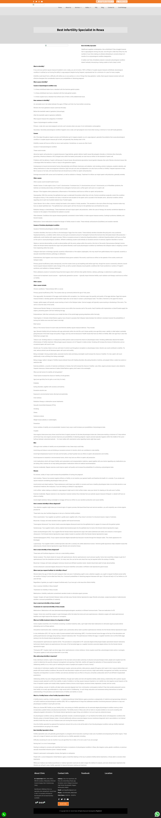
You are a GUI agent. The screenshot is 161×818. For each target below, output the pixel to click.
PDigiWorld (99, 811)
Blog (102, 7)
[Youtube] (42, 2)
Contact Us (111, 7)
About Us (68, 7)
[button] (78, 7)
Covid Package (122, 7)
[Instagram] (39, 2)
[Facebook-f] (34, 2)
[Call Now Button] (4, 814)
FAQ (96, 7)
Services (77, 7)
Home (60, 7)
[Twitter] (36, 2)
